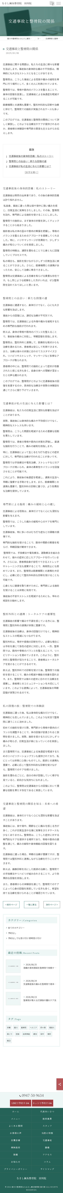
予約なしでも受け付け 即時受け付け (24, 938)
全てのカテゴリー (16, 927)
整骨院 (23, 1027)
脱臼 (9, 1040)
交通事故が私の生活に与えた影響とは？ (30, 166)
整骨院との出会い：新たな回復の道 (27, 161)
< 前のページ (11, 904)
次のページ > (52, 904)
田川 (16, 1027)
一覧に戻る (31, 904)
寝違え (52, 1027)
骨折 (49, 1034)
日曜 (9, 1027)
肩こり (9, 1034)
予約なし (12, 933)
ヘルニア (33, 1027)
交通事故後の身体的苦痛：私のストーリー (31, 156)
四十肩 (43, 1027)
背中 (42, 1034)
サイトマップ (47, 1169)
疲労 (35, 1034)
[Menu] (58, 3)
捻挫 (17, 1034)
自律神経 (26, 1034)
